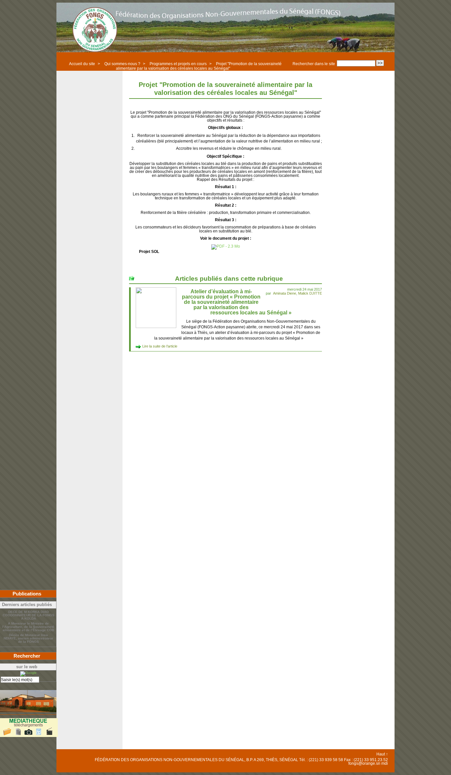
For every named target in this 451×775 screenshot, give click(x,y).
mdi (384, 763)
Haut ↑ (382, 754)
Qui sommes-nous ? (122, 63)
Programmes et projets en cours (178, 63)
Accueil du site (82, 63)
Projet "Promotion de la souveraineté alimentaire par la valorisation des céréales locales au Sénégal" (199, 66)
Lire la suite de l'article (159, 346)
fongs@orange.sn (364, 763)
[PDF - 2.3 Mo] (225, 246)
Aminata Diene (284, 293)
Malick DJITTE (310, 293)
